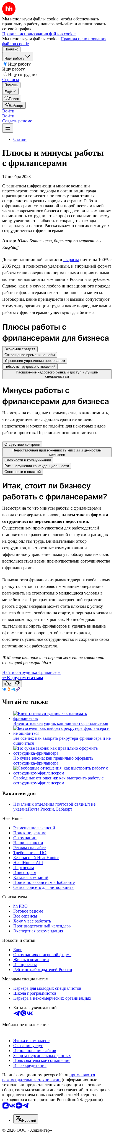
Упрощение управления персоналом (34, 361)
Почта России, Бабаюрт (50, 809)
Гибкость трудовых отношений (29, 366)
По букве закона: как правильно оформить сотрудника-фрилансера (53, 760)
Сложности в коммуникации (27, 460)
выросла (71, 259)
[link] (11, 98)
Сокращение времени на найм (29, 355)
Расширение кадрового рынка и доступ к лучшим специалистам (57, 374)
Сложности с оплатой (22, 472)
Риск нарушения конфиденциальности (36, 466)
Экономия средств (19, 349)
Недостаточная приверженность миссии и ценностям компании (57, 452)
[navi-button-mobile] (7, 128)
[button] (8, 111)
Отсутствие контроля (22, 444)
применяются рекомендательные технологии (48, 1077)
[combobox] (25, 1118)
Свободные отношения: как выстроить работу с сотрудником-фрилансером (58, 780)
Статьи (20, 139)
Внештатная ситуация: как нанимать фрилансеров (60, 723)
